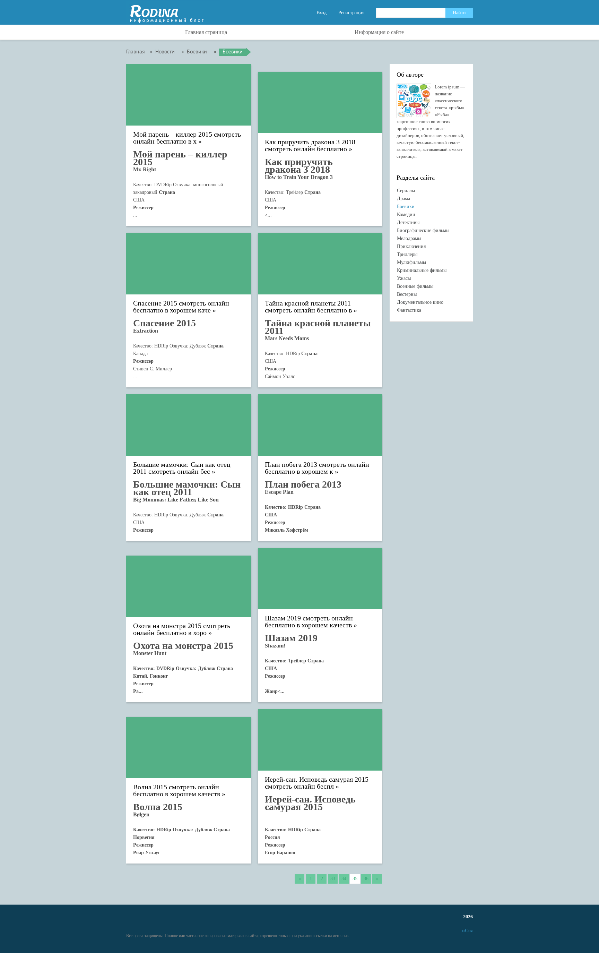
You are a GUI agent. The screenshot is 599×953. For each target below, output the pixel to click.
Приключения (411, 246)
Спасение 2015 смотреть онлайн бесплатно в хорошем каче (181, 307)
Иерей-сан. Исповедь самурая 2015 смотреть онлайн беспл (316, 783)
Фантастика (409, 310)
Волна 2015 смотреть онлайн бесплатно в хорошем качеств (176, 790)
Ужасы (404, 278)
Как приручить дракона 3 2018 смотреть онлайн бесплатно (310, 145)
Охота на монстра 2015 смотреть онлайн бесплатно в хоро (181, 629)
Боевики (406, 206)
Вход (321, 12)
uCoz (467, 930)
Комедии (406, 214)
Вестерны (407, 294)
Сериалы (406, 190)
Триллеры (407, 254)
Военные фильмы (415, 286)
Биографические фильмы (423, 230)
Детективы (408, 222)
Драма (403, 198)
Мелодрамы (409, 238)
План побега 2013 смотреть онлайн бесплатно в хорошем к (317, 468)
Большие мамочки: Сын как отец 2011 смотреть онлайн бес (182, 468)
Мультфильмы (411, 262)
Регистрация (351, 12)
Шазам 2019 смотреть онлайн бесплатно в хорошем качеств (309, 622)
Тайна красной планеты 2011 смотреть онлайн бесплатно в (308, 307)
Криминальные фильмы (421, 270)
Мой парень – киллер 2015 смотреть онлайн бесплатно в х (187, 138)
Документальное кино (420, 302)
